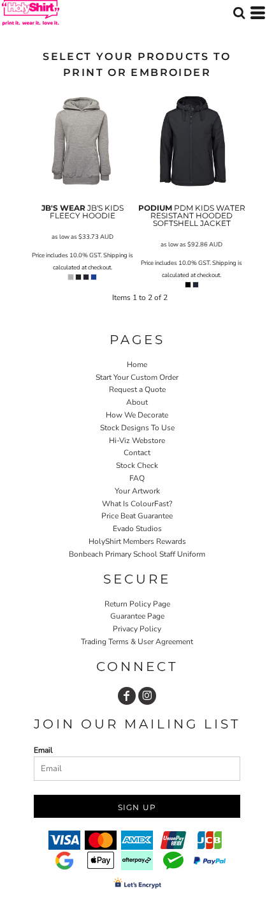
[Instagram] (147, 696)
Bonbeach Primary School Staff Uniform (137, 554)
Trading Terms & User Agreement (137, 641)
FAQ (137, 478)
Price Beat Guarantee (137, 516)
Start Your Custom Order (137, 377)
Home (137, 364)
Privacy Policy (137, 629)
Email (43, 750)
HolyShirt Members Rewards (137, 541)
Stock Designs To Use (137, 428)
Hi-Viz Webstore (137, 440)
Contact (137, 453)
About (137, 402)
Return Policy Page (137, 604)
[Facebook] (127, 696)
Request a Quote (137, 389)
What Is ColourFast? (137, 504)
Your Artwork (137, 491)
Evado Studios (137, 528)
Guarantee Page (137, 616)
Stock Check (137, 465)
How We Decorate (137, 415)
